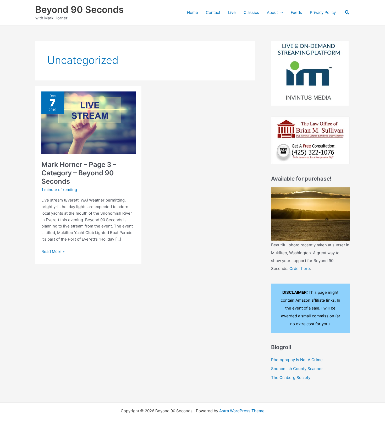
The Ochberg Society (290, 377)
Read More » (53, 252)
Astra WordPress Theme (242, 410)
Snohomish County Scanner (297, 368)
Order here (299, 268)
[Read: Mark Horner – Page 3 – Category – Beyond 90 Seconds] (88, 122)
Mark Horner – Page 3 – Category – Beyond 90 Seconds (78, 172)
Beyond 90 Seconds (79, 9)
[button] (280, 12)
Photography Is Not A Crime (297, 359)
